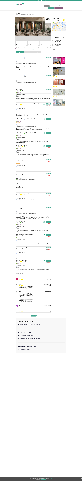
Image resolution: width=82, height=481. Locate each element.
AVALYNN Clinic (55, 75)
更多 (15, 48)
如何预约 (33, 49)
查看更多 (51, 478)
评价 (37, 52)
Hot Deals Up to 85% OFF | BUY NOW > (41, 0)
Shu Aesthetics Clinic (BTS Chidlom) (58, 85)
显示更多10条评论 (33, 315)
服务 (28, 52)
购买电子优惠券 (48, 57)
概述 (19, 52)
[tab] (33, 60)
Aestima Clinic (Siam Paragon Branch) (58, 64)
